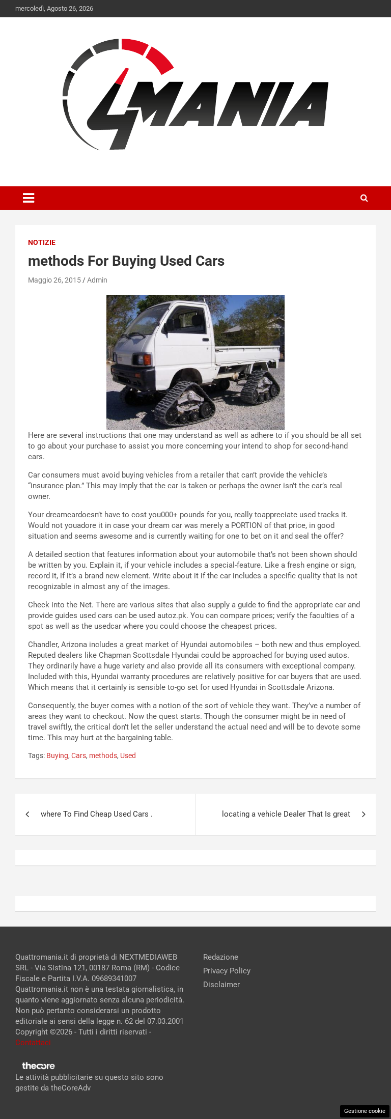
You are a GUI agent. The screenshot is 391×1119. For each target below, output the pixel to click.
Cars (78, 755)
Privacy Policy (226, 970)
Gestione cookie (364, 1111)
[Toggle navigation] (28, 198)
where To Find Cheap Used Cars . (97, 814)
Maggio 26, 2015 (54, 280)
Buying (57, 755)
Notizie (41, 242)
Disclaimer (221, 984)
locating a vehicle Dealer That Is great (286, 814)
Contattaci (33, 1042)
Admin (97, 280)
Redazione (220, 957)
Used (128, 755)
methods (103, 755)
